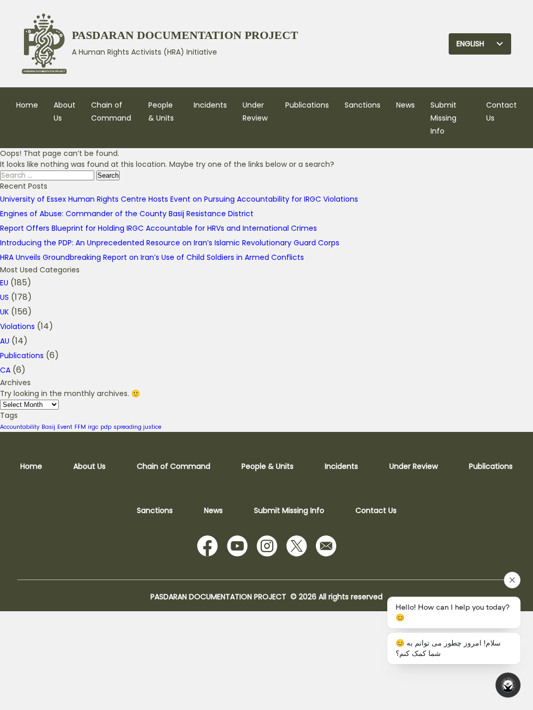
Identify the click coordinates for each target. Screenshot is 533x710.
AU (4, 341)
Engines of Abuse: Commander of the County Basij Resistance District (126, 213)
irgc (93, 427)
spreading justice (137, 427)
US (4, 297)
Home (27, 105)
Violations (17, 326)
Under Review (413, 466)
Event (64, 427)
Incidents (210, 105)
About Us (89, 466)
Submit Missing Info (443, 118)
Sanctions (362, 105)
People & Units (268, 466)
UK (4, 312)
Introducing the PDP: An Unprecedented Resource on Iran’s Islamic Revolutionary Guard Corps (169, 243)
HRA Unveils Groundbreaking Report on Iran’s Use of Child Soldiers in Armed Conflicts (152, 257)
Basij (48, 427)
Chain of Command (173, 466)
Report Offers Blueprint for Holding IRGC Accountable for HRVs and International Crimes (158, 228)
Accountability (20, 427)
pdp (105, 427)
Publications (307, 105)
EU (4, 283)
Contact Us (376, 510)
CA (5, 370)
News (405, 105)
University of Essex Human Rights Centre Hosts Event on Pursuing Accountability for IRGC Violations (179, 199)
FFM (80, 427)
